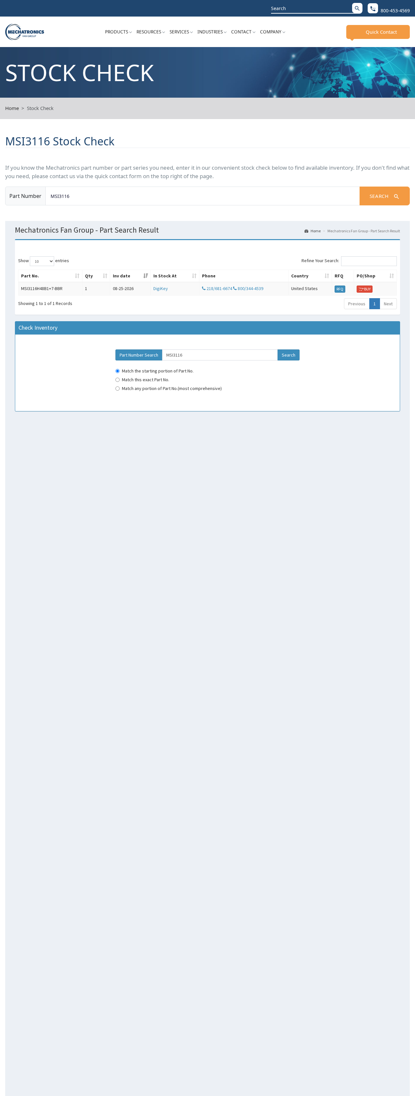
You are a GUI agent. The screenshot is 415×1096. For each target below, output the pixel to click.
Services (179, 32)
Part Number (25, 196)
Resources (148, 32)
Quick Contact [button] (381, 32)
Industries (210, 32)
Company (270, 32)
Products (116, 32)
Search (385, 196)
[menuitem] (118, 32)
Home (12, 108)
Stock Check (40, 108)
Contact (241, 32)
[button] (357, 8)
